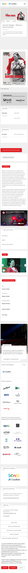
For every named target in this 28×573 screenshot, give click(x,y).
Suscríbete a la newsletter (11, 359)
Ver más (23, 364)
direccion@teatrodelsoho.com (11, 498)
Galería (3, 240)
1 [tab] (13, 271)
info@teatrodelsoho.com (9, 513)
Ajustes (21, 567)
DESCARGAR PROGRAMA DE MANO (11, 150)
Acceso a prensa (14, 534)
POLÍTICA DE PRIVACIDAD (14, 526)
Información (5, 235)
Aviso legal (14, 522)
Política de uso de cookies (14, 530)
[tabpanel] (14, 265)
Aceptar (5, 567)
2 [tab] (14, 271)
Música (8, 21)
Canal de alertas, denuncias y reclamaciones (10, 539)
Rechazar (13, 567)
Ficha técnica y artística (7, 244)
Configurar (13, 559)
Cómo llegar (6, 516)
